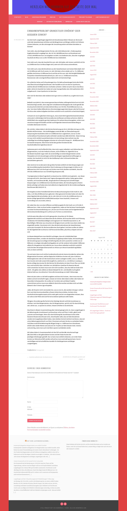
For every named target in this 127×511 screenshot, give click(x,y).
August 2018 (93, 186)
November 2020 (94, 101)
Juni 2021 (92, 83)
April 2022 (92, 66)
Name (29, 402)
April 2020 (92, 128)
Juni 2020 (92, 119)
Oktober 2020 (93, 106)
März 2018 (92, 195)
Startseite (17, 17)
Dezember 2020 (94, 97)
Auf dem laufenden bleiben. (38, 441)
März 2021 (92, 92)
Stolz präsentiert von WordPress (51, 508)
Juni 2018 (92, 190)
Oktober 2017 (93, 204)
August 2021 (93, 74)
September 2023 (94, 48)
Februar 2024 (93, 43)
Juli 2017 (92, 217)
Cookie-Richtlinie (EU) (83, 21)
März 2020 (92, 132)
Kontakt (40, 21)
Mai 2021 (92, 88)
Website (29, 415)
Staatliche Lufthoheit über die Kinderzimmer (40, 357)
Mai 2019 (92, 164)
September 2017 (94, 208)
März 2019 (92, 168)
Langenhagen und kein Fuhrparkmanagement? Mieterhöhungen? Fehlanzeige (101, 297)
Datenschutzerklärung (54, 21)
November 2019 (94, 146)
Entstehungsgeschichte (67, 17)
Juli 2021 (92, 79)
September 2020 (94, 110)
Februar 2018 (93, 199)
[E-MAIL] (65, 503)
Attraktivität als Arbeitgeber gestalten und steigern (74, 358)
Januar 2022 (93, 70)
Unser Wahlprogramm (39, 17)
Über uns (52, 17)
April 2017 (92, 226)
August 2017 (93, 213)
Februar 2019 (93, 173)
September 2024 (94, 39)
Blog (26, 17)
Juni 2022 (92, 61)
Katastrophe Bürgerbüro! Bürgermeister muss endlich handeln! (30, 445)
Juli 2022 (92, 57)
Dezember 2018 (94, 182)
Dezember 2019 (94, 141)
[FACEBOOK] (61, 503)
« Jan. (91, 271)
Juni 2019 (92, 159)
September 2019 (94, 150)
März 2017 (92, 231)
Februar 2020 (93, 137)
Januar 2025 (93, 34)
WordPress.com (81, 508)
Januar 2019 (93, 177)
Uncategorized (40, 350)
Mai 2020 (92, 123)
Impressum (69, 21)
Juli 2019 (92, 155)
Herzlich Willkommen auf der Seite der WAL (63, 6)
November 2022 (94, 52)
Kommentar (30, 378)
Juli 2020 (92, 115)
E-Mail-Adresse (29, 408)
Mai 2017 (92, 222)
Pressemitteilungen (85, 17)
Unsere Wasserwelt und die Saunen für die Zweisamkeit (28, 461)
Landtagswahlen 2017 (102, 17)
